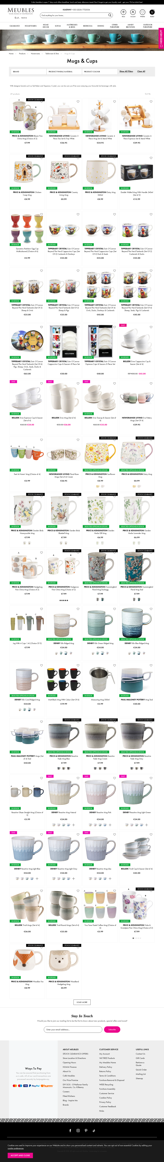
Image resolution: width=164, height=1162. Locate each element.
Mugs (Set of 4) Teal (27, 757)
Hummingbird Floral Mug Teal (137, 588)
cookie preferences (16, 1148)
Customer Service (106, 1093)
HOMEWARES (31, 26)
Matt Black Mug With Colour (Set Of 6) (63, 699)
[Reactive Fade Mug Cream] (64, 768)
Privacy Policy (105, 1102)
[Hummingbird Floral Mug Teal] (103, 599)
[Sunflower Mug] (98, 486)
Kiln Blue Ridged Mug (137, 643)
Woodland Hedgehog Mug (64, 983)
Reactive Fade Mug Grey (137, 757)
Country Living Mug (64, 193)
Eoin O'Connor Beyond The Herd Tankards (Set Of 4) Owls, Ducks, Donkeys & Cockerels (100, 308)
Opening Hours (69, 1062)
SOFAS (58, 26)
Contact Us (140, 1053)
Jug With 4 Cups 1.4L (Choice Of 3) (27, 643)
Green (55, 660)
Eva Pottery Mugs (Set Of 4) (137, 419)
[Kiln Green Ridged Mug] (61, 653)
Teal (108, 603)
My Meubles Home (107, 1062)
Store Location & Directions (74, 1058)
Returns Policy (105, 1071)
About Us (67, 1071)
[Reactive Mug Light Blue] (69, 825)
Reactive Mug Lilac (100, 868)
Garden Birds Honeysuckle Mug (27, 532)
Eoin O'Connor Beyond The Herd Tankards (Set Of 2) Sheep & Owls (27, 308)
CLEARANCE (15, 26)
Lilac (108, 491)
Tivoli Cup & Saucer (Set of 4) (137, 868)
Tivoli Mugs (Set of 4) (27, 925)
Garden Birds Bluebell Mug (64, 532)
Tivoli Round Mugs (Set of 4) (64, 925)
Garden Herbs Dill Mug (100, 532)
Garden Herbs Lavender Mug (137, 532)
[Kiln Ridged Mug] (56, 653)
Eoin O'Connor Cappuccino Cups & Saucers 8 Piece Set (64, 362)
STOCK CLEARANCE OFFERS (75, 1053)
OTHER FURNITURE (114, 26)
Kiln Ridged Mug (64, 643)
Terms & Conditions (107, 1075)
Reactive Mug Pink (100, 812)
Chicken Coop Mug (27, 193)
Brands (66, 1104)
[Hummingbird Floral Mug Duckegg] (98, 599)
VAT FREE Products (107, 1058)
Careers (66, 1091)
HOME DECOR (46, 26)
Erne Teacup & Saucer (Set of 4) (100, 419)
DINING (101, 26)
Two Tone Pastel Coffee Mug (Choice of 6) (100, 926)
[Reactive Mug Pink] (59, 825)
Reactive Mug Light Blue (27, 868)
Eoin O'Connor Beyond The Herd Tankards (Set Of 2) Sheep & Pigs (63, 308)
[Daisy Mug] (103, 486)
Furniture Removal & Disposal (111, 1080)
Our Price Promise (70, 1080)
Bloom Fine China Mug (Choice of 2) (27, 137)
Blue (72, 660)
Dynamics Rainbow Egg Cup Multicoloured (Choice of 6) (27, 250)
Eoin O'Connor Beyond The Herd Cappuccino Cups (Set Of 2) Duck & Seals (100, 251)
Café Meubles (69, 1075)
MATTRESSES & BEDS (72, 26)
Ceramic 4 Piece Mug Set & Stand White (100, 137)
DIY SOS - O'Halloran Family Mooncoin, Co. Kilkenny (75, 1086)
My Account (104, 1053)
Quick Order (141, 1069)
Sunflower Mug (100, 475)
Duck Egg (91, 603)
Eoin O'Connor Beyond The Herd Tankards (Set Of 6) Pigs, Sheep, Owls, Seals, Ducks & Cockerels (27, 365)
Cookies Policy (105, 1097)
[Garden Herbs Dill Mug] (98, 543)
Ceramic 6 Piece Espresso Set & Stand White (136, 137)
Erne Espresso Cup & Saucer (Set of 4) (27, 419)
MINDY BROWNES (130, 26)
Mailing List (141, 1074)
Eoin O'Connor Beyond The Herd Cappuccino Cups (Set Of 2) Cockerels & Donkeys (64, 251)
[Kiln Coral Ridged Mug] (71, 653)
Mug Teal (137, 699)
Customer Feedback (107, 1106)
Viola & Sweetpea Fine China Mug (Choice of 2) (137, 926)
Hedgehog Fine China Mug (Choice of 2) (27, 588)
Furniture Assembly (107, 1089)
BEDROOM (87, 26)
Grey (74, 773)
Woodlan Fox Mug (27, 983)
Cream (63, 773)
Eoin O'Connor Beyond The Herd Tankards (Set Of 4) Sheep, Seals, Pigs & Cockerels (136, 308)
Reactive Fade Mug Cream (100, 757)
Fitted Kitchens (69, 1096)
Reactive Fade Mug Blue (64, 757)
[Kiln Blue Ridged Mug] (66, 653)
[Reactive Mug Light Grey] (73, 825)
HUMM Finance (69, 1067)
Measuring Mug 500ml (100, 699)
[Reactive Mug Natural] (54, 825)
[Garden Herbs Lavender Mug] (103, 543)
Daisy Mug (137, 474)
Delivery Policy (105, 1067)
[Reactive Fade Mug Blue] (59, 768)
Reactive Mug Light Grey (63, 868)
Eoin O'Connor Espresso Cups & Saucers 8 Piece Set (100, 362)
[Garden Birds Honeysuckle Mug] (25, 543)
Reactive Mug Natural (64, 812)
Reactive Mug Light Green (137, 812)
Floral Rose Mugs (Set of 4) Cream (64, 475)
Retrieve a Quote (140, 1064)
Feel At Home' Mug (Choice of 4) (27, 474)
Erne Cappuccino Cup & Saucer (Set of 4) (136, 362)
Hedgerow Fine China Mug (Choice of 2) (64, 588)
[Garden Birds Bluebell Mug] (30, 543)
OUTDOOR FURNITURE (147, 26)
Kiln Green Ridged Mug (100, 643)
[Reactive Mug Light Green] (64, 825)
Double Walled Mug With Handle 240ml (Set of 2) (137, 193)
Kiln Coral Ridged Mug (27, 699)
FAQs (101, 1111)
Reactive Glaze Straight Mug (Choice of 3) (27, 813)
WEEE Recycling (106, 1084)
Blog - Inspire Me (70, 1100)
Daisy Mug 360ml (100, 193)
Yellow (91, 491)
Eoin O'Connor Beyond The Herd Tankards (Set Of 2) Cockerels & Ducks (136, 251)
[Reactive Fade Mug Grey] (69, 768)
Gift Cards (140, 1058)
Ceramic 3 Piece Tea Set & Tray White (63, 137)
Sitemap (139, 1078)
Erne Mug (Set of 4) (64, 417)
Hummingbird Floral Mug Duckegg (100, 588)
